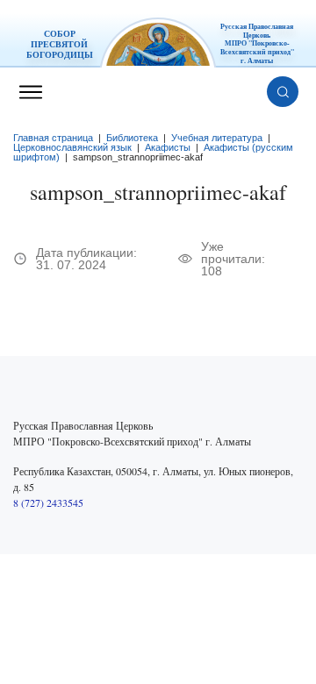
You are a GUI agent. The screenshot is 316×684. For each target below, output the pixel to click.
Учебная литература (216, 137)
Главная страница (53, 137)
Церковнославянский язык (72, 147)
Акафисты (167, 147)
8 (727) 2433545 (48, 502)
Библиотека (132, 137)
